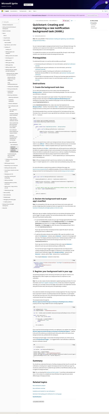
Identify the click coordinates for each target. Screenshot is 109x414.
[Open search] (102, 11)
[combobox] (10, 22)
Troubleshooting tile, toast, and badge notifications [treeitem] (12, 155)
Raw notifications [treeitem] (14, 144)
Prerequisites (94, 23)
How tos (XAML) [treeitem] (8, 42)
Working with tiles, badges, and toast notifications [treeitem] (11, 79)
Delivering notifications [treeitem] (13, 97)
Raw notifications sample (39, 385)
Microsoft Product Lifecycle (39, 15)
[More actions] (75, 21)
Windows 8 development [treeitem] (8, 24)
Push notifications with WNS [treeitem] (13, 110)
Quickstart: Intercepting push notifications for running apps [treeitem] (13, 138)
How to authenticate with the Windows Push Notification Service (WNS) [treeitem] (14, 125)
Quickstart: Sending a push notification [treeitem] (14, 114)
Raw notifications (53, 20)
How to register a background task (49, 282)
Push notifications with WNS (42, 20)
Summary (93, 26)
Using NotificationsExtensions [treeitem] (12, 83)
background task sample (67, 171)
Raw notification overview (39, 388)
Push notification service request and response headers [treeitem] (14, 131)
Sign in (106, 11)
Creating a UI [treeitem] (8, 49)
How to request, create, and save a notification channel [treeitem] (14, 119)
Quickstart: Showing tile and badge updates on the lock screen (48, 208)
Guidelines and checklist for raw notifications (43, 391)
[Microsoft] (2, 11)
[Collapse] (18, 20)
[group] (54, 129)
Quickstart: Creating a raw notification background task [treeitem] (14, 149)
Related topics (94, 28)
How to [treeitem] (5, 35)
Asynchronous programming (40, 169)
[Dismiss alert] (106, 3)
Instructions (93, 24)
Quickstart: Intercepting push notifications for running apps (47, 394)
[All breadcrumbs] (34, 21)
